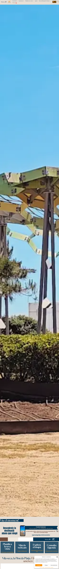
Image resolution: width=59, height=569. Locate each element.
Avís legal (52, 567)
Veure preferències (54, 565)
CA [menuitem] (53, 2)
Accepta (38, 565)
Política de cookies (42, 567)
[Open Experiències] (23, 0)
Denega (46, 565)
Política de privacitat (47, 567)
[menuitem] (54, 2)
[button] (57, 556)
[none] (54, 2)
